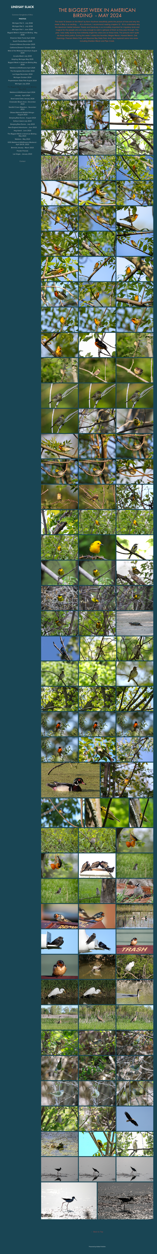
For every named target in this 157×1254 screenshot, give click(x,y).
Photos (22, 19)
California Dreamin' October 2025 (22, 47)
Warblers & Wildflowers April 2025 (22, 68)
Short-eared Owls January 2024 (22, 98)
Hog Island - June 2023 (22, 130)
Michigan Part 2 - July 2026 (22, 26)
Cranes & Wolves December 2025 (22, 44)
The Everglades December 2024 (22, 71)
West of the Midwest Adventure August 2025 (22, 52)
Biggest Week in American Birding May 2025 (22, 63)
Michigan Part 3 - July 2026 (22, 23)
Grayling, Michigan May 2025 (22, 59)
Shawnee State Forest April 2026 (22, 38)
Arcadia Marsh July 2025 (22, 56)
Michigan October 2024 (22, 77)
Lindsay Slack (22, 7)
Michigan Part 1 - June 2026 (22, 29)
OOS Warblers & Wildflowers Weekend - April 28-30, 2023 (22, 143)
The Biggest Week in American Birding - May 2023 (22, 135)
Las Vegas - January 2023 (22, 154)
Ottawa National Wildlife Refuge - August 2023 (22, 113)
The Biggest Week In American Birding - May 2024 (22, 88)
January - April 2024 (22, 95)
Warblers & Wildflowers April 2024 (22, 92)
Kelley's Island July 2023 (22, 121)
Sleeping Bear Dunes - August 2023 (22, 118)
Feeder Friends (22, 151)
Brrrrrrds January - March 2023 (22, 147)
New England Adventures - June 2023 (22, 127)
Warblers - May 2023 (22, 139)
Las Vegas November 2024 (22, 74)
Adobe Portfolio (101, 1247)
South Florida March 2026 (22, 41)
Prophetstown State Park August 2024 (22, 80)
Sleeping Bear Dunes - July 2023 (22, 124)
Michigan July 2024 (22, 84)
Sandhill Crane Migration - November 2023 (22, 108)
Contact (22, 161)
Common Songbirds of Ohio (22, 15)
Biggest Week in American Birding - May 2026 (22, 33)
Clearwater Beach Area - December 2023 (22, 103)
